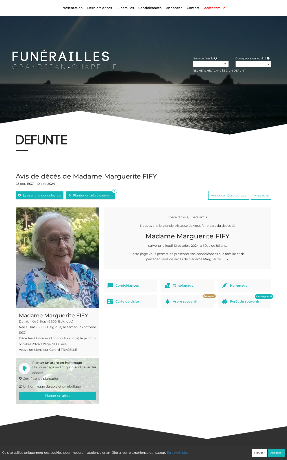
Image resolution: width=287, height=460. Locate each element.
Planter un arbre (57, 396)
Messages (261, 195)
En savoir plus (178, 453)
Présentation (72, 8)
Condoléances (149, 8)
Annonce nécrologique (228, 195)
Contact (193, 8)
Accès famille (214, 8)
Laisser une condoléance (41, 195)
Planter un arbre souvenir (93, 194)
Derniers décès (99, 8)
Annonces (174, 8)
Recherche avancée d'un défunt (219, 70)
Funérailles (125, 8)
